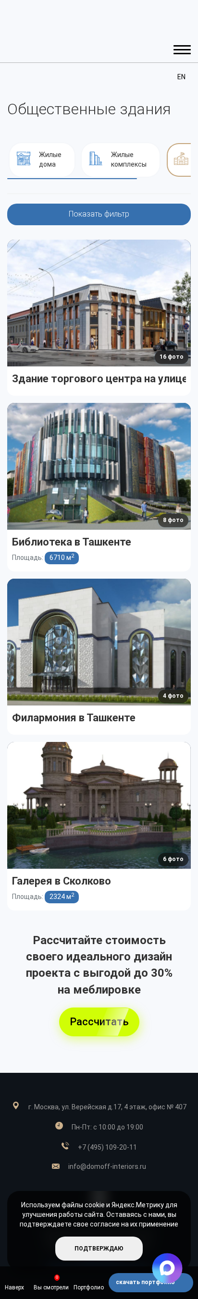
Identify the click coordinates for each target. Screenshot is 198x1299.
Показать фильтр (99, 214)
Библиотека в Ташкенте (71, 541)
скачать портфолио (146, 1282)
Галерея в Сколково (61, 880)
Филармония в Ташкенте (74, 717)
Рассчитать (99, 1022)
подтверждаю (99, 1248)
